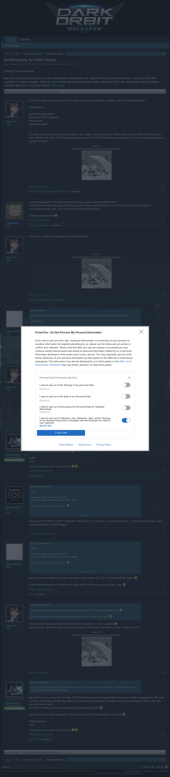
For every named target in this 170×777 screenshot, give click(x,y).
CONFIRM (61, 433)
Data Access (85, 444)
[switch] (126, 385)
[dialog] (85, 388)
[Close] (142, 333)
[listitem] (85, 377)
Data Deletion (66, 444)
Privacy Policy (104, 444)
